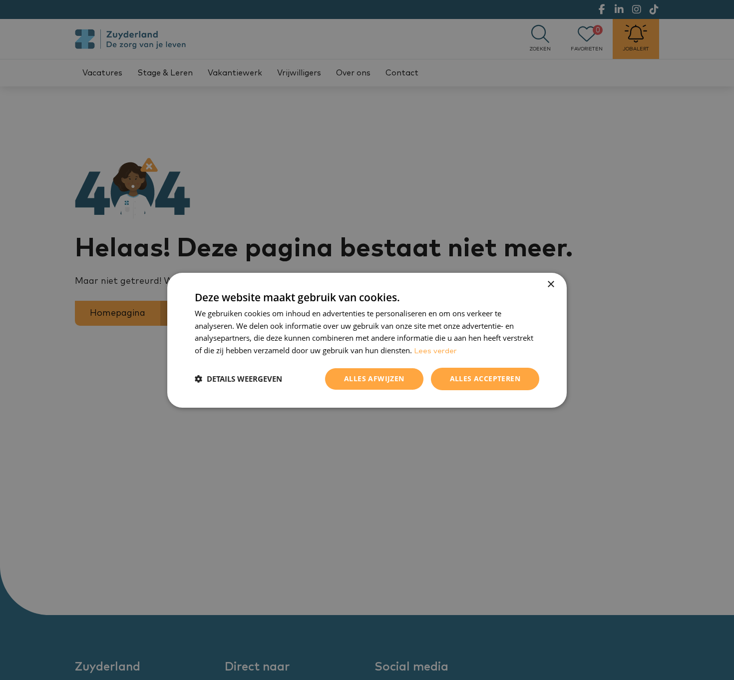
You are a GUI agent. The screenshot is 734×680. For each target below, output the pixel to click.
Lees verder (435, 351)
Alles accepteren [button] (485, 378)
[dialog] (367, 339)
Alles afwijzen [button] (374, 378)
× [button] (550, 284)
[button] (238, 378)
